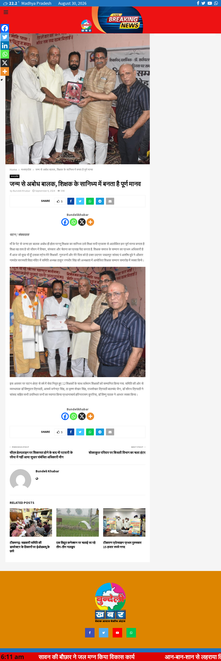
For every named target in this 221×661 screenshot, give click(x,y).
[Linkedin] (4, 45)
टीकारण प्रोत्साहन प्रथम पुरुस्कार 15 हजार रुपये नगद (122, 545)
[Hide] (1, 80)
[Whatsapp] (73, 222)
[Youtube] (117, 632)
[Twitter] (4, 37)
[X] (82, 222)
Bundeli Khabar (21, 190)
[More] (90, 222)
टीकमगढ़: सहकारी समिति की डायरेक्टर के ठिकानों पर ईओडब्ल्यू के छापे (30, 547)
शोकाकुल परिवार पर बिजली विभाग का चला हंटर (117, 452)
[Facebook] (65, 222)
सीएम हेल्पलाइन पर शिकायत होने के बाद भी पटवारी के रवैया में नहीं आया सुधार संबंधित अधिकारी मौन (41, 454)
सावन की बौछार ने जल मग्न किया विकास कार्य (58, 657)
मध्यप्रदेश (14, 176)
